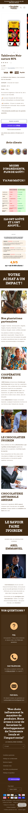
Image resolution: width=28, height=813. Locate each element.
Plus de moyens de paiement (14, 129)
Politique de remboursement (19, 802)
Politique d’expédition (11, 807)
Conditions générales (8, 755)
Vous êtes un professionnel (10, 769)
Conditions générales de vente (10, 809)
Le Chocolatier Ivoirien (10, 800)
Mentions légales (7, 762)
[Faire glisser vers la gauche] (10, 52)
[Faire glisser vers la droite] (17, 52)
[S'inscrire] (23, 746)
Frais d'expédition (11, 67)
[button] (3, 7)
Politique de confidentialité (10, 758)
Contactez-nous (7, 765)
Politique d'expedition (9, 772)
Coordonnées (20, 807)
